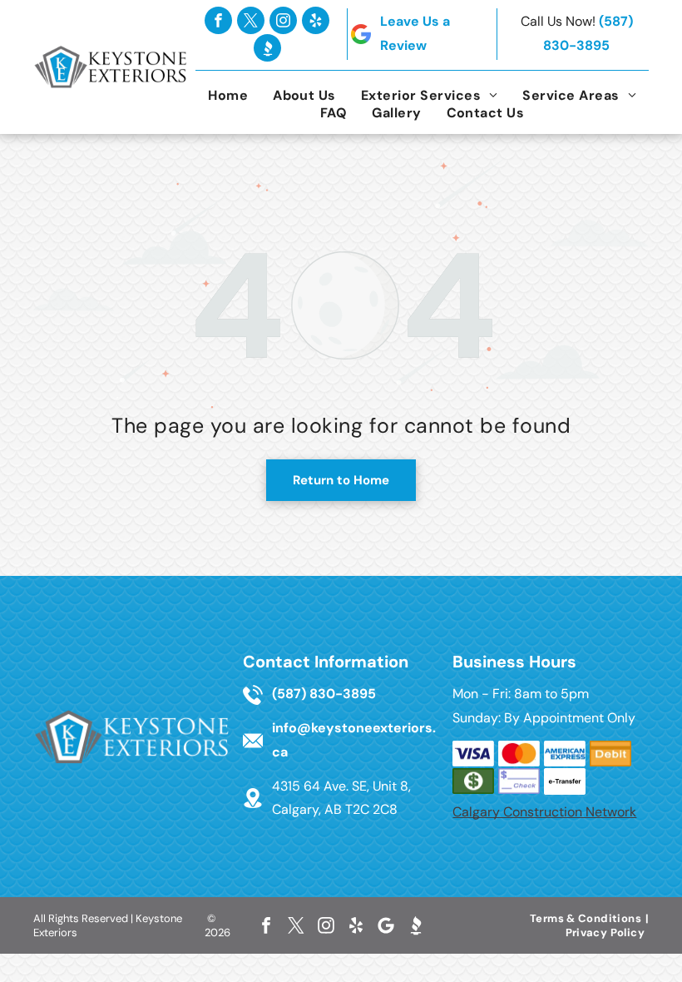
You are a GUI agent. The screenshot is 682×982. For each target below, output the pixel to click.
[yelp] (315, 20)
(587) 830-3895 (324, 693)
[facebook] (218, 20)
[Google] (385, 925)
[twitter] (250, 20)
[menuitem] (227, 95)
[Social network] (267, 48)
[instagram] (283, 20)
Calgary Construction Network (544, 812)
